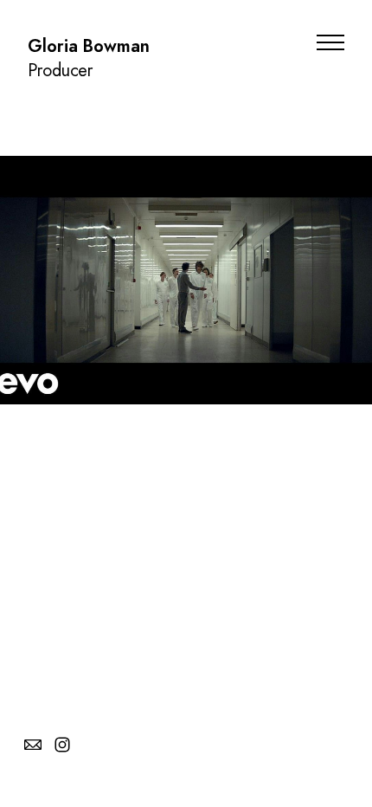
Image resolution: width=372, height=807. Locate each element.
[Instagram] (62, 745)
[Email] (33, 745)
